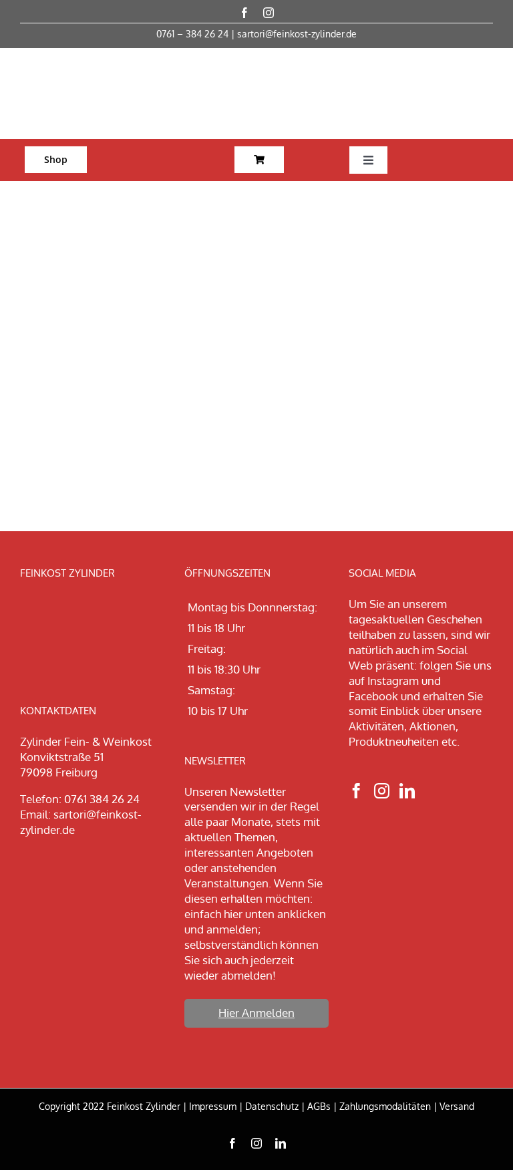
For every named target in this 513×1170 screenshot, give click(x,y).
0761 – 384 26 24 (192, 33)
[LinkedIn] (407, 790)
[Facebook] (356, 790)
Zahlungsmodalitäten (385, 1106)
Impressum (212, 1106)
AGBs (319, 1106)
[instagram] (268, 12)
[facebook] (244, 12)
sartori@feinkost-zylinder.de (297, 33)
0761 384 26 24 (102, 799)
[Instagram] (381, 790)
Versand (457, 1106)
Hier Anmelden (256, 1013)
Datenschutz (272, 1106)
